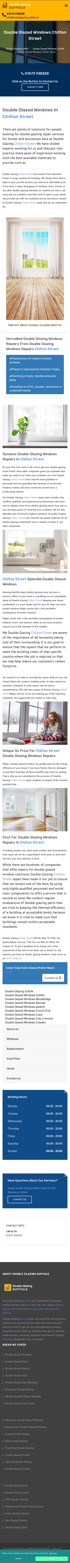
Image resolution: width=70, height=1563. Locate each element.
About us (13, 1029)
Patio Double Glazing (16, 1441)
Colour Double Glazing (17, 1513)
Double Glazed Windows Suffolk (24, 995)
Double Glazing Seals (16, 1485)
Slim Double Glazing (16, 1520)
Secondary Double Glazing (19, 1389)
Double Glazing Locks (17, 1492)
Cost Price (13, 1058)
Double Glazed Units (16, 1375)
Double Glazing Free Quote (20, 1403)
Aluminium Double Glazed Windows (24, 1420)
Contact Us (52, 978)
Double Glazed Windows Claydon (25, 1022)
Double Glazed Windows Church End (27, 1011)
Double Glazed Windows (18, 1354)
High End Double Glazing (18, 1461)
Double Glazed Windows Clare (23, 1014)
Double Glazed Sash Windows (21, 1382)
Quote (10, 1068)
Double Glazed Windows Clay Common (29, 1018)
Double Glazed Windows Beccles (25, 1003)
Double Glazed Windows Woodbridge (28, 999)
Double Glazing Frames (18, 1468)
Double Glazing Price (16, 1527)
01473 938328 (16, 13)
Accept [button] (51, 1558)
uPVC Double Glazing (16, 1499)
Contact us (14, 1078)
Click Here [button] (53, 1553)
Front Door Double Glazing (19, 1448)
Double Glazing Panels (17, 1455)
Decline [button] (18, 1558)
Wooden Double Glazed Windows (23, 1396)
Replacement (15, 1049)
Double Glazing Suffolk (19, 991)
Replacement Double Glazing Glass (24, 1506)
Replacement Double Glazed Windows (25, 1427)
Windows (13, 1039)
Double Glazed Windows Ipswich (25, 1007)
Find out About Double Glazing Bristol (35, 325)
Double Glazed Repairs (17, 1368)
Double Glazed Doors (16, 1361)
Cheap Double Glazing (17, 1434)
